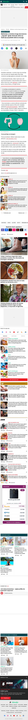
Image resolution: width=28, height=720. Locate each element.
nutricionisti (15, 143)
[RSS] (22, 332)
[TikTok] (21, 230)
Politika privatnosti (10, 712)
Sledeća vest (21, 212)
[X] (10, 230)
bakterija (15, 82)
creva (9, 222)
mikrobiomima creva (11, 138)
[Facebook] (6, 230)
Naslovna (3, 29)
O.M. (7, 170)
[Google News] (25, 230)
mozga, (4, 161)
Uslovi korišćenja (18, 712)
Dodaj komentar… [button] (8, 593)
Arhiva (25, 710)
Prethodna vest (7, 212)
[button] (26, 40)
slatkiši (14, 222)
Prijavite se (6, 698)
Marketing (3, 710)
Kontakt (7, 710)
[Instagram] (14, 230)
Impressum (12, 710)
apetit (18, 222)
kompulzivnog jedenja (11, 106)
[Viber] (2, 230)
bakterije (4, 222)
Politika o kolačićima (19, 710)
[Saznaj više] (26, 677)
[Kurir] (4, 2)
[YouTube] (17, 230)
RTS (5, 173)
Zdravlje (7, 29)
